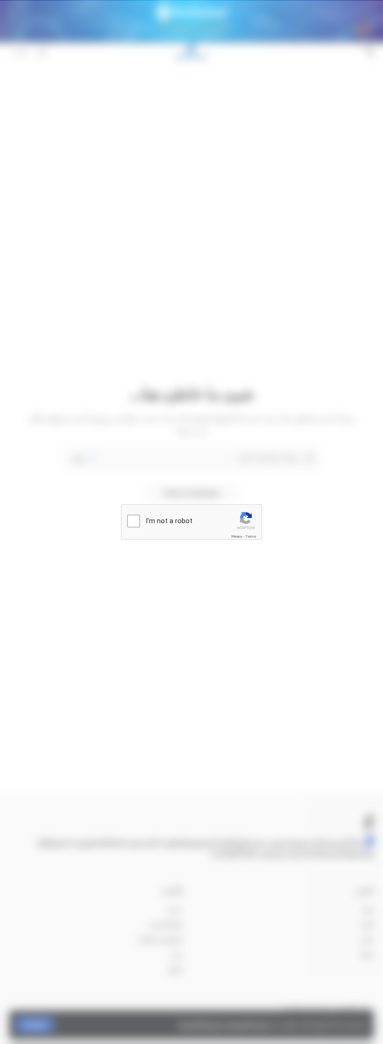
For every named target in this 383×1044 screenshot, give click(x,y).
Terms (250, 536)
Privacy (236, 536)
